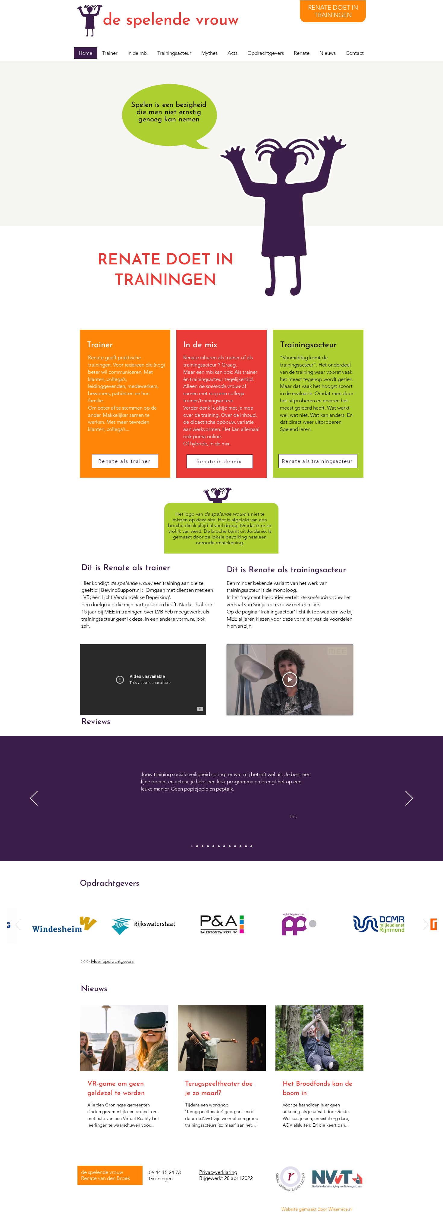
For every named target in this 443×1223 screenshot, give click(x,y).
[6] (219, 846)
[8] (230, 846)
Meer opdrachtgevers (112, 961)
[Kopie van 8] (235, 846)
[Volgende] (409, 798)
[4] (208, 846)
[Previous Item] (17, 924)
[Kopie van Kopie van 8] (240, 846)
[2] (197, 846)
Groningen (161, 1178)
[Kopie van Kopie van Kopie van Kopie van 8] (246, 846)
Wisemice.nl (340, 1209)
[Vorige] (34, 798)
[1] (192, 846)
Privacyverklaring (218, 1172)
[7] (224, 846)
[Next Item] (426, 924)
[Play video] (289, 679)
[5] (213, 846)
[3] (202, 846)
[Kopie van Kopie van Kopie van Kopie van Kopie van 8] (251, 846)
